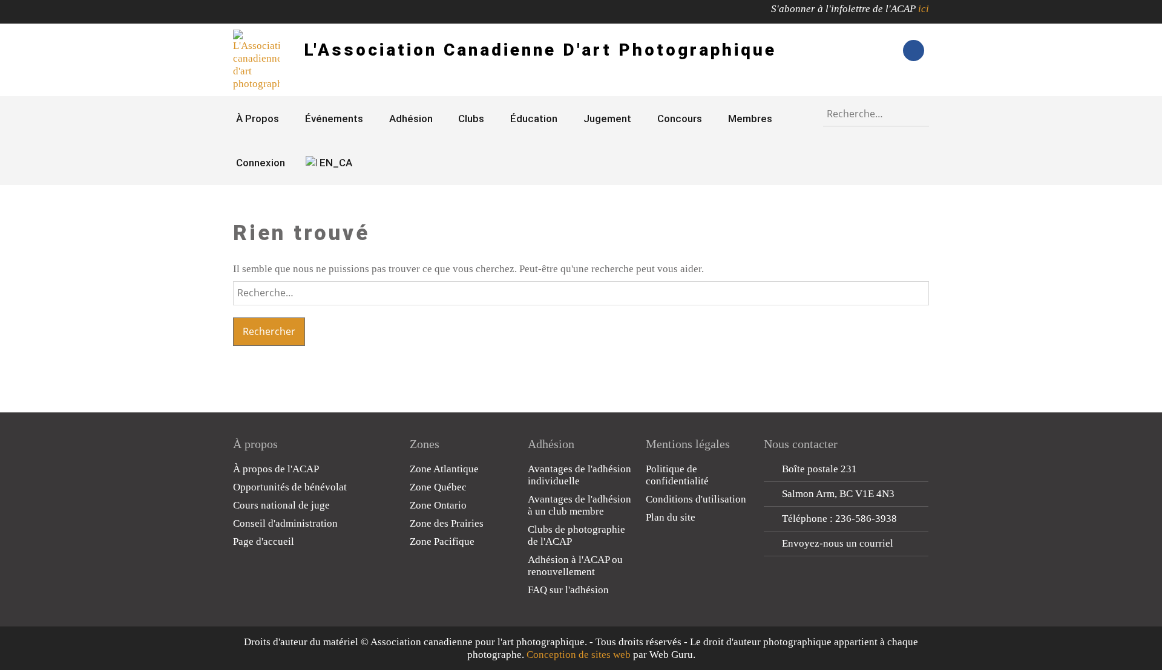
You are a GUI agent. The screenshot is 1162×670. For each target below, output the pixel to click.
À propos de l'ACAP (276, 469)
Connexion (260, 163)
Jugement (607, 118)
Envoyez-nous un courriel (837, 543)
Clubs (471, 118)
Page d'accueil (263, 541)
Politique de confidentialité (677, 475)
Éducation (533, 118)
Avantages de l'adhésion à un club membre (579, 505)
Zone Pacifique (442, 541)
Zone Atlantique (444, 469)
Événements (334, 118)
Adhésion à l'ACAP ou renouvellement (575, 565)
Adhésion (411, 118)
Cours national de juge (281, 505)
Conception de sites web (579, 654)
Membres (750, 118)
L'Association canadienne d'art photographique (540, 50)
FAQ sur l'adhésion (568, 590)
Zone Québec (438, 487)
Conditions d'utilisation (696, 499)
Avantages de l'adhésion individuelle (579, 475)
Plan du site (670, 517)
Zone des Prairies (447, 523)
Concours (679, 118)
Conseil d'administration (285, 523)
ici (923, 9)
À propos (257, 118)
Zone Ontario (438, 505)
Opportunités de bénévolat (290, 487)
